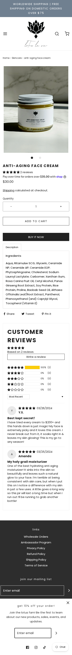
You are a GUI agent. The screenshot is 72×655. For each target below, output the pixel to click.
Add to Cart (36, 221)
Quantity (8, 198)
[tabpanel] (36, 279)
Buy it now (36, 237)
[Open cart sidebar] (67, 34)
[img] (27, 408)
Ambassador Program (36, 542)
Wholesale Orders (36, 537)
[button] (36, 109)
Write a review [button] (36, 357)
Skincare (17, 58)
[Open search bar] (57, 34)
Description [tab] (12, 247)
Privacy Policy (36, 548)
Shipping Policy (36, 560)
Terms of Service (36, 565)
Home (6, 58)
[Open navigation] (5, 34)
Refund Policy (36, 554)
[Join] (56, 633)
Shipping (8, 190)
